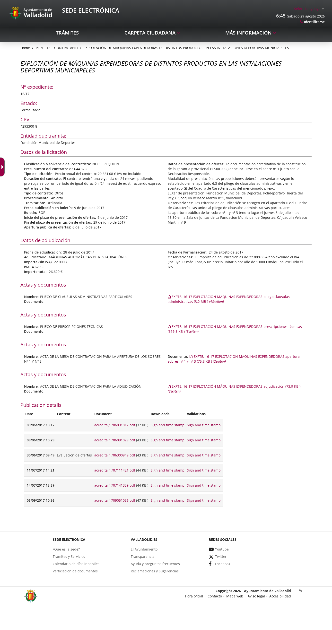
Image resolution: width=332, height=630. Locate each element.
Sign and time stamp (167, 425)
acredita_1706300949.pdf (114, 455)
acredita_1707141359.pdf (114, 485)
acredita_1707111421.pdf (114, 470)
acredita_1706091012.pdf (114, 425)
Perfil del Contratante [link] (57, 47)
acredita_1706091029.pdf (114, 440)
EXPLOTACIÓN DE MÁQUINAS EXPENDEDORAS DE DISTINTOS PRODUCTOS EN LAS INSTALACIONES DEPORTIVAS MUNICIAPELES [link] (186, 47)
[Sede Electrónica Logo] (32, 12)
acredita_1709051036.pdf (114, 500)
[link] (309, 8)
